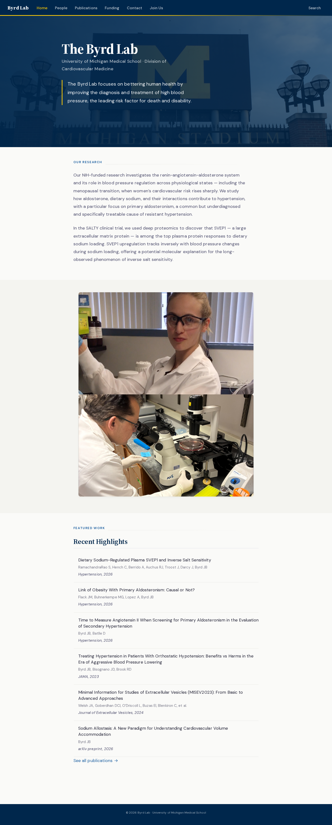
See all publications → (95, 760)
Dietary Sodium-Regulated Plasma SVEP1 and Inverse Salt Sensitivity (144, 560)
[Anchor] (132, 540)
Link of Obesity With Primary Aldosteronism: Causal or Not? (136, 590)
